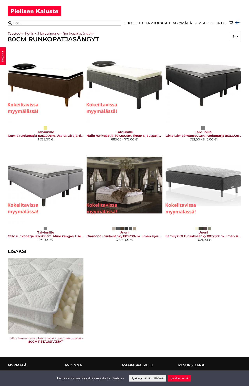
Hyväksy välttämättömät (148, 378)
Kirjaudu (204, 23)
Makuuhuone (49, 33)
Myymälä (182, 23)
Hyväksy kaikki (179, 378)
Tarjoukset (158, 23)
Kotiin (30, 33)
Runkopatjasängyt (78, 33)
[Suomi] (238, 23)
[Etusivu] (34, 15)
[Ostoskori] (231, 23)
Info (221, 23)
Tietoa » (118, 378)
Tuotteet (133, 23)
